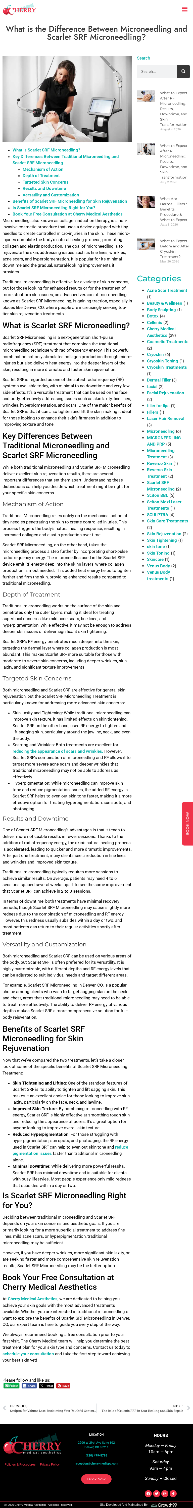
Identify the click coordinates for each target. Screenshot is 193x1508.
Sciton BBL (157, 495)
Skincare (155, 559)
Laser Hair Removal (165, 418)
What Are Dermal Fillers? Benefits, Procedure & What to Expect (173, 209)
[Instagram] (164, 1493)
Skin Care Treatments (167, 520)
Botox (153, 315)
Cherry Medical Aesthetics (33, 1298)
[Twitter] (156, 1493)
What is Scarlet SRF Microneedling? (46, 149)
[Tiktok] (173, 1493)
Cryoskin (155, 354)
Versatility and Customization (51, 194)
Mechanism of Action (43, 169)
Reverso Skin (159, 463)
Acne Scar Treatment (167, 290)
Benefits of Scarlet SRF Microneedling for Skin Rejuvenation (70, 201)
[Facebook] (148, 1493)
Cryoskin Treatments (167, 367)
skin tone (156, 546)
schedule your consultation (29, 1353)
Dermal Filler (159, 380)
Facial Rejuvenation (165, 392)
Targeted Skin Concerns (46, 182)
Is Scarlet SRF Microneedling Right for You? (54, 207)
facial (152, 386)
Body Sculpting (161, 309)
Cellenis (154, 322)
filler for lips (158, 405)
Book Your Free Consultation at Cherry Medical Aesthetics (68, 214)
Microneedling (161, 431)
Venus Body (158, 565)
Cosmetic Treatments (167, 341)
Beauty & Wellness (164, 303)
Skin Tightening (162, 540)
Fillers (152, 412)
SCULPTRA (157, 514)
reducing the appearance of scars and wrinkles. (58, 751)
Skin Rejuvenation (164, 533)
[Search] (183, 71)
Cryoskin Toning (162, 360)
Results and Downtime (44, 188)
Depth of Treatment (41, 175)
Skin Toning (158, 553)
